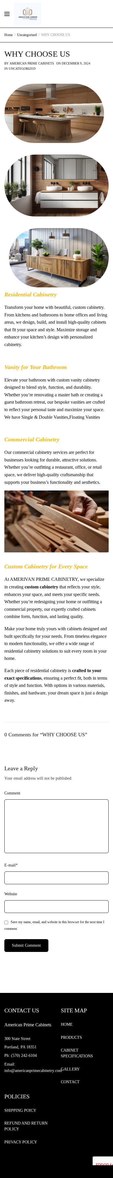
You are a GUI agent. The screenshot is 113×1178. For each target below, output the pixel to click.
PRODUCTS (71, 1037)
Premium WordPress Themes (62, 1172)
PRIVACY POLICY (20, 1142)
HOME (67, 1024)
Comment (12, 793)
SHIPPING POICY (20, 1110)
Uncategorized (22, 68)
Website (10, 894)
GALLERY (70, 1069)
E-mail (11, 865)
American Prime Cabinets (32, 63)
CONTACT (70, 1082)
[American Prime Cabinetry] (27, 14)
